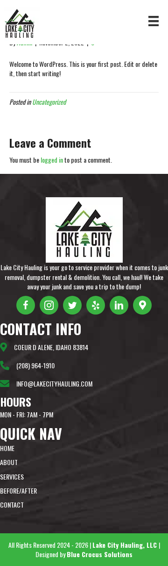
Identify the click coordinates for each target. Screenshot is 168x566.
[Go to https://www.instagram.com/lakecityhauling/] (49, 305)
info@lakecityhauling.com (54, 383)
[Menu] (153, 21)
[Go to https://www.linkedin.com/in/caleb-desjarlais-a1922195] (119, 305)
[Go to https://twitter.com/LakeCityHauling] (72, 305)
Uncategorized (49, 102)
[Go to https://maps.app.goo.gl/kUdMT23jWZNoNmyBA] (142, 305)
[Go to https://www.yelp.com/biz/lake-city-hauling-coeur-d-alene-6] (95, 305)
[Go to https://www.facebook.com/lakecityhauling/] (25, 305)
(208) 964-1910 (35, 365)
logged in (52, 160)
